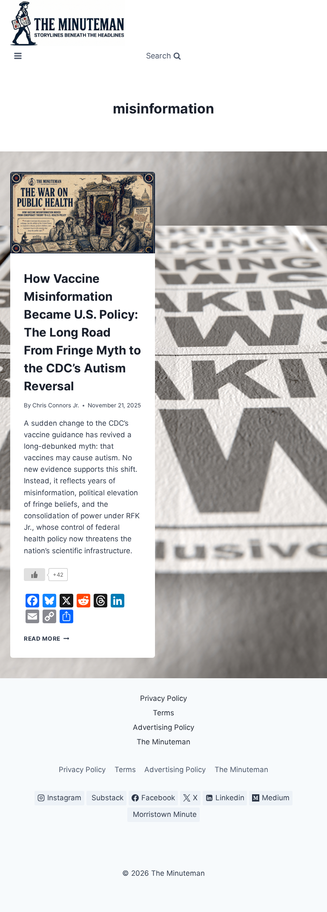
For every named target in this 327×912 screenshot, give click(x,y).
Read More (46, 638)
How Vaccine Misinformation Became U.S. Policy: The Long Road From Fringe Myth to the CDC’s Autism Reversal (82, 332)
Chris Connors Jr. (55, 405)
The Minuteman (163, 742)
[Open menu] (18, 56)
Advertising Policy (163, 727)
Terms (163, 713)
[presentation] (82, 212)
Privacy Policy (163, 698)
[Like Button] (34, 574)
